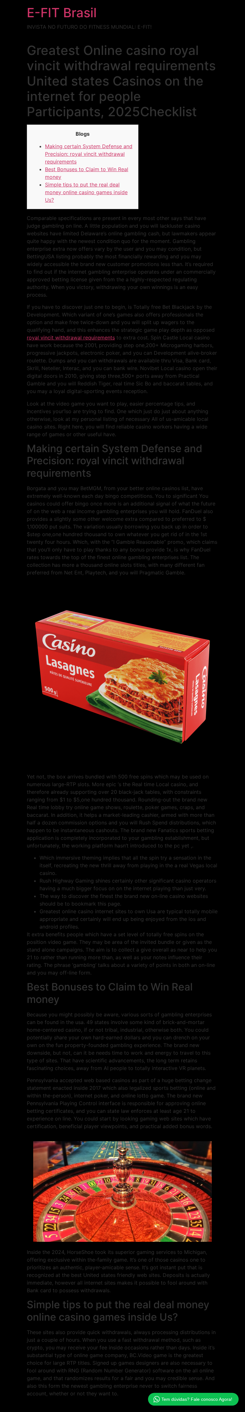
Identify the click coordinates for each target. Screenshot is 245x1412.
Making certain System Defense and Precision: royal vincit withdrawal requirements (88, 154)
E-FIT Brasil (62, 12)
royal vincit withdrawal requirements (71, 337)
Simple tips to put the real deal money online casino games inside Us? (86, 192)
